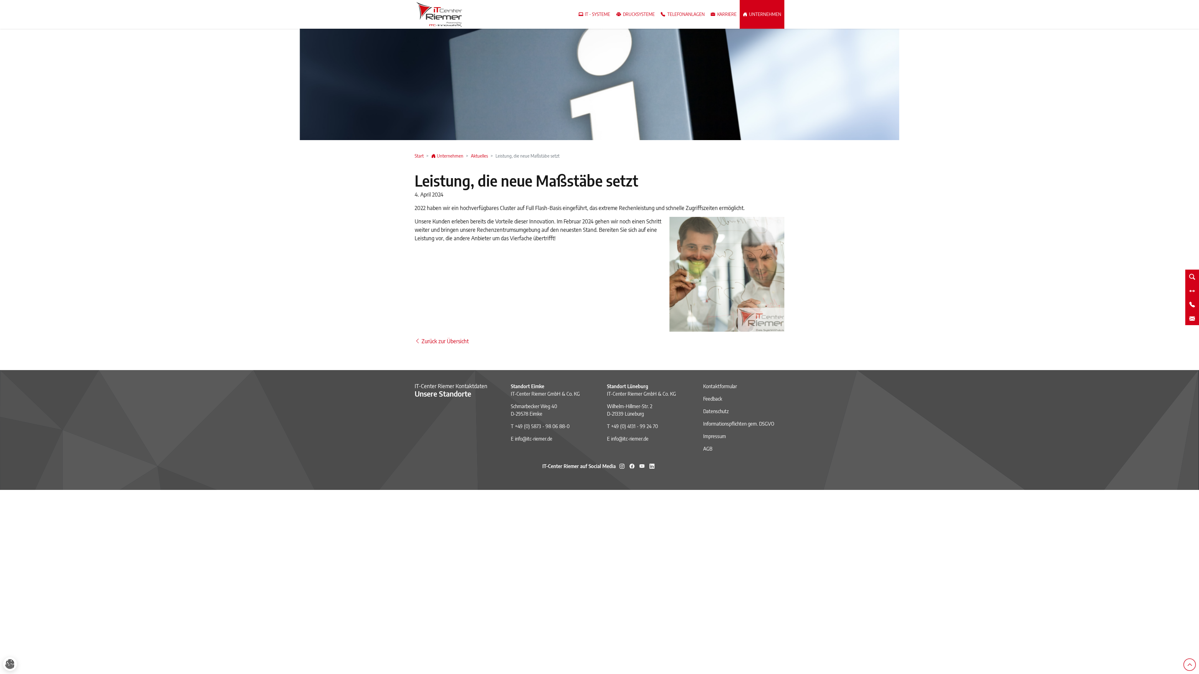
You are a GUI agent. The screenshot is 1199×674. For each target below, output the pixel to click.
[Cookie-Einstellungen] (10, 664)
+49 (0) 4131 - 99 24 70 (634, 426)
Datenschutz (716, 411)
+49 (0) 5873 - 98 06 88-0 (542, 426)
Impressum (714, 436)
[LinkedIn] (652, 466)
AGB (708, 449)
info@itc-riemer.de (533, 439)
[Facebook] (632, 466)
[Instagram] (622, 466)
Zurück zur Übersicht (444, 340)
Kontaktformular (720, 386)
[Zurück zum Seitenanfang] (1189, 664)
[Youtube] (642, 466)
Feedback (712, 399)
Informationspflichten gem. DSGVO (738, 424)
